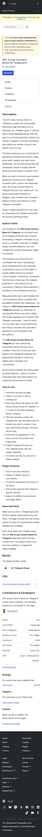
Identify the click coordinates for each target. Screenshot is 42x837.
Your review (7, 685)
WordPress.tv (9, 770)
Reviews (8, 88)
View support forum (10, 702)
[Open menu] (38, 3)
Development (10, 100)
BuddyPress (8, 791)
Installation (9, 94)
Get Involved (27, 758)
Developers (7, 766)
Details (8, 82)
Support (8, 106)
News (4, 742)
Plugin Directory (8, 11)
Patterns (26, 750)
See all (37, 685)
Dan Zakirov (10, 66)
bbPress (7, 786)
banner (22, 656)
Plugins (25, 746)
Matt (5, 782)
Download (8, 73)
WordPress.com (10, 778)
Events (25, 762)
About (4, 738)
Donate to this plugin (11, 723)
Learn (4, 758)
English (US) (35, 650)
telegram (35, 660)
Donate (26, 766)
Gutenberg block (33, 656)
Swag (25, 770)
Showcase (26, 738)
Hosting (5, 746)
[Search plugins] (27, 26)
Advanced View (9, 667)
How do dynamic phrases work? (16, 584)
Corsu (10, 801)
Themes (25, 742)
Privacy (5, 750)
